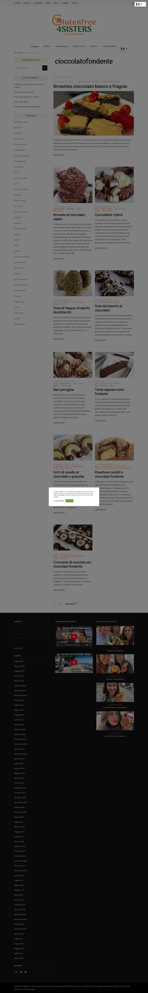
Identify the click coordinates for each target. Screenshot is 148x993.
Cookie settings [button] (59, 501)
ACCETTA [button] (69, 501)
